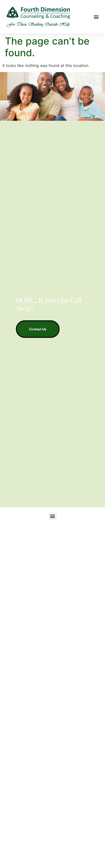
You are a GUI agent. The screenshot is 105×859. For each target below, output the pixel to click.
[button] (96, 17)
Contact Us (38, 329)
